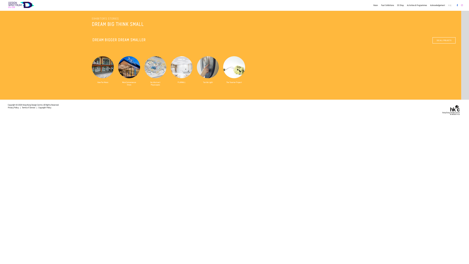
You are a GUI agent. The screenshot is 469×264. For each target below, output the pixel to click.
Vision (375, 5)
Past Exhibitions (387, 5)
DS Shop (400, 5)
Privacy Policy (13, 107)
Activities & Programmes (417, 5)
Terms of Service (28, 107)
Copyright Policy (44, 107)
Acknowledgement (437, 5)
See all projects (444, 40)
